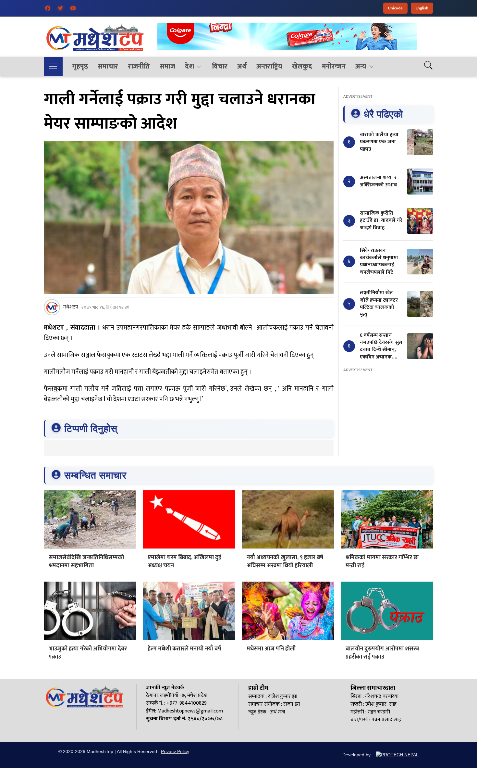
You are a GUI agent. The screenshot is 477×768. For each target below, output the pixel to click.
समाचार (108, 66)
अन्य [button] (360, 66)
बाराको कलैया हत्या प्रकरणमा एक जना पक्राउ (379, 142)
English (422, 8)
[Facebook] (48, 8)
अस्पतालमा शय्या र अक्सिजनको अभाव (378, 181)
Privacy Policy (175, 751)
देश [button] (189, 66)
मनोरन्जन (334, 66)
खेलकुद (302, 66)
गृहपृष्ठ (80, 66)
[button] (53, 66)
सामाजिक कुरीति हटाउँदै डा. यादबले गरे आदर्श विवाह (381, 220)
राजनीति (139, 66)
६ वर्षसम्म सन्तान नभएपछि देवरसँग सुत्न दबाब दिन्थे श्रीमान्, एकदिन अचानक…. (381, 346)
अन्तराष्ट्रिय (269, 66)
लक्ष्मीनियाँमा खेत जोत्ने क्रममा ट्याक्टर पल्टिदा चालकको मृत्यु (379, 303)
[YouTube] (73, 8)
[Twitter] (60, 8)
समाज (167, 66)
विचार (219, 66)
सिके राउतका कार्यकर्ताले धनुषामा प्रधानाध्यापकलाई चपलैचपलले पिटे (379, 261)
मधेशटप (70, 307)
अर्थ (242, 66)
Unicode (395, 8)
